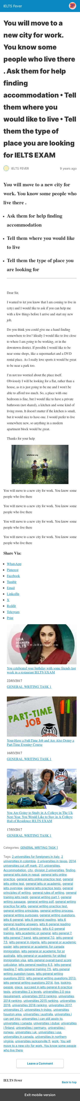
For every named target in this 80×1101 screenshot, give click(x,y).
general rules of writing (48, 892)
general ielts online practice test (39, 879)
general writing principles (20, 910)
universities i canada (17, 1023)
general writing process (56, 910)
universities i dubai (46, 1023)
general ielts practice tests (42, 888)
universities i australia (38, 1014)
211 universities (49, 865)
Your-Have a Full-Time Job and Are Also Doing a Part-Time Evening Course (40, 742)
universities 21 (13, 1009)
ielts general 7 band (17, 937)
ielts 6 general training (25, 928)
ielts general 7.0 (43, 937)
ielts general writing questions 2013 (51, 978)
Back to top (69, 1082)
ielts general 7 (61, 933)
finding (70, 870)
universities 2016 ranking (29, 1005)
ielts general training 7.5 (34, 969)
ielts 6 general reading (40, 919)
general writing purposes (20, 915)
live (56, 982)
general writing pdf (40, 901)
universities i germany (31, 1027)
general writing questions (57, 915)
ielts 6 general (13, 919)
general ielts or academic (43, 883)
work (55, 1041)
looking (66, 982)
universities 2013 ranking (39, 996)
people (8, 987)
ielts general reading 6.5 (35, 964)
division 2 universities (49, 870)
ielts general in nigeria (24, 942)
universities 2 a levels (26, 991)
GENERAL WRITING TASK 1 (29, 686)
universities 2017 (60, 1005)
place (18, 987)
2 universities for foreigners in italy (36, 856)
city (30, 870)
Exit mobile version (40, 1095)
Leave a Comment (40, 1063)
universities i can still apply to (42, 1018)
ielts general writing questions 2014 (28, 982)
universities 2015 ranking (40, 1000)
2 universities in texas (52, 861)
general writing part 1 (44, 897)
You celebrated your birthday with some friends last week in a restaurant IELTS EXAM (41, 670)
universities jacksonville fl (32, 1041)
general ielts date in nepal (21, 874)
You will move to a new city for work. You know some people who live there (39, 1045)
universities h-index (38, 1009)
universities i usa (49, 1032)
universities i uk (26, 1032)
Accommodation (14, 870)
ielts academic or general (33, 933)
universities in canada (18, 1036)
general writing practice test (47, 906)
